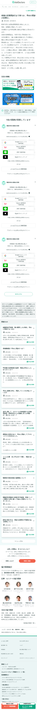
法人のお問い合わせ (24, 641)
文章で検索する (31, 10)
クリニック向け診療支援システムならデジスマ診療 (13, 679)
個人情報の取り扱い (21, 130)
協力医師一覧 (4, 645)
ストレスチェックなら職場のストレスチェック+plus (13, 693)
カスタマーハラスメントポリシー (27, 658)
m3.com (9, 575)
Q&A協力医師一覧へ (29, 623)
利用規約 (12, 130)
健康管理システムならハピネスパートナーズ (12, 691)
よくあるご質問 (4, 641)
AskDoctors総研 (12, 666)
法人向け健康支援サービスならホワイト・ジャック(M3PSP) (15, 687)
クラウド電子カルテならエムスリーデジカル (12, 677)
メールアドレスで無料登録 (18, 169)
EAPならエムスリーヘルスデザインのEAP (11, 696)
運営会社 (22, 653)
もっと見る (18, 541)
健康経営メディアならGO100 (24, 689)
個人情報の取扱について (25, 649)
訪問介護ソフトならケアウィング (9, 681)
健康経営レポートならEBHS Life (9, 689)
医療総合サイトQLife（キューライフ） (10, 701)
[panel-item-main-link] (18, 335)
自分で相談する (23, 112)
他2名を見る (18, 294)
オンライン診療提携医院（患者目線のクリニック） (13, 668)
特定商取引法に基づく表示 (7, 653)
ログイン (33, 2)
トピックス (4, 666)
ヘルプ (21, 645)
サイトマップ (4, 658)
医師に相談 (27, 561)
